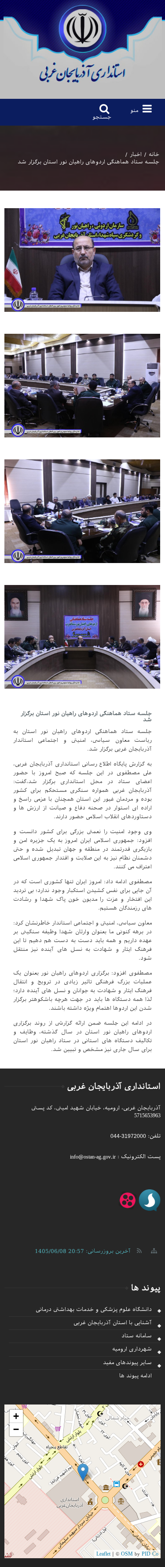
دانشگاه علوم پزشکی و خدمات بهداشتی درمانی (94, 1310)
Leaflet (103, 1554)
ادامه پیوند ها (135, 1376)
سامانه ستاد (136, 1336)
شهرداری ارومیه (132, 1349)
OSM (127, 1554)
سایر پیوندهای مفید (127, 1363)
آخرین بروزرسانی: (83, 1251)
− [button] (16, 1429)
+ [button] (16, 1416)
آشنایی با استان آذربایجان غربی (112, 1323)
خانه (154, 155)
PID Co (150, 1554)
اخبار (136, 155)
